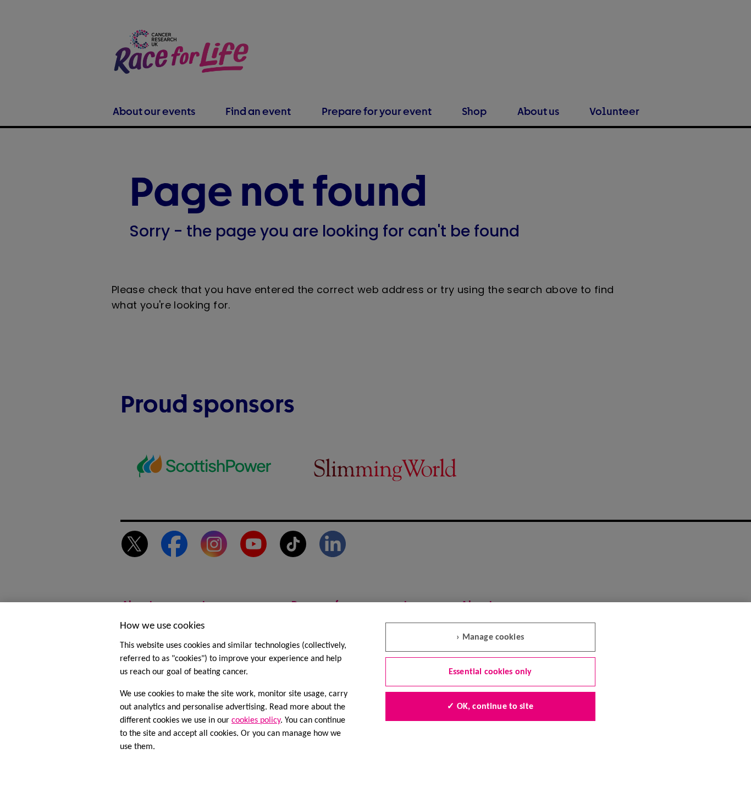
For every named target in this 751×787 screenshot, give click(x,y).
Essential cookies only (490, 672)
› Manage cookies (490, 637)
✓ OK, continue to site (490, 706)
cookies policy (255, 720)
